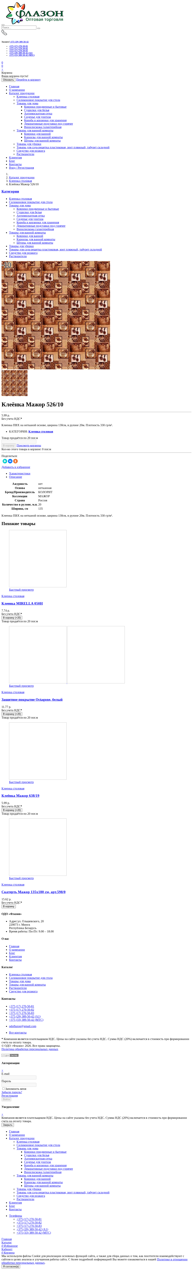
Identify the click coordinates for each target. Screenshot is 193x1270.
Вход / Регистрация (21, 167)
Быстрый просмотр (21, 589)
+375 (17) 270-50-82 (18, 48)
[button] (2, 66)
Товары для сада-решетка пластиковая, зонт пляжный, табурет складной (63, 147)
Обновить (8, 79)
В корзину (8, 445)
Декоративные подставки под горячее (48, 123)
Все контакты (18, 1032)
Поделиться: (9, 456)
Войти (6, 1099)
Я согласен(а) (11, 1266)
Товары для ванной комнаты (35, 130)
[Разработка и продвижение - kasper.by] (10, 1055)
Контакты (15, 164)
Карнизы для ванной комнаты (43, 137)
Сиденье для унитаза (37, 116)
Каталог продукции (21, 93)
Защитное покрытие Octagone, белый (32, 699)
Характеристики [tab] (19, 473)
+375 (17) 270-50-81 (18, 46)
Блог (12, 160)
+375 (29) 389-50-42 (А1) (21, 53)
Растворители (25, 154)
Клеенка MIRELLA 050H (22, 603)
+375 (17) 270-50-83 (18, 50)
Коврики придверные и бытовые (45, 106)
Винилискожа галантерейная (42, 127)
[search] (38, 28)
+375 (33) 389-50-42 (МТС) (22, 55)
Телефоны (15, 1215)
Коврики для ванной (37, 133)
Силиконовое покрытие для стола (38, 100)
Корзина (8, 1252)
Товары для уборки (29, 144)
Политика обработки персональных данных (30, 1049)
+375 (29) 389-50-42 (19, 42)
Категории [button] (10, 191)
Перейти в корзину (28, 79)
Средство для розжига (31, 150)
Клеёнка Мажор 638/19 (20, 796)
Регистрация (10, 1095)
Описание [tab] (15, 476)
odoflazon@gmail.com (22, 1026)
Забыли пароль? (12, 1092)
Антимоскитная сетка (38, 113)
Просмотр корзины (29, 445)
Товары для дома (27, 103)
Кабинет (7, 1249)
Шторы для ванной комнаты (42, 140)
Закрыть (7, 1124)
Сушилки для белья (36, 110)
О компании (17, 89)
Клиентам (15, 157)
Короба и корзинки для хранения (45, 120)
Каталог (7, 1242)
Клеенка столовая (28, 96)
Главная (14, 86)
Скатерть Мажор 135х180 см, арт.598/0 (34, 892)
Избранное (10, 1245)
